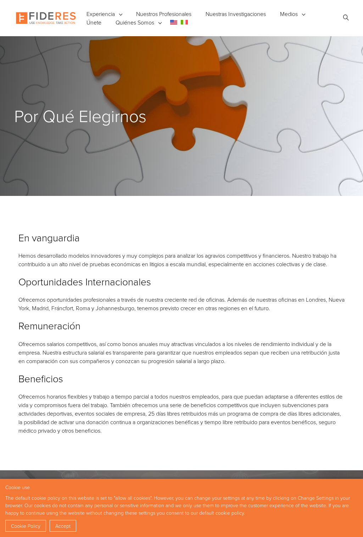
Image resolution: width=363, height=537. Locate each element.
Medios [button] (289, 14)
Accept (63, 525)
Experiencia (100, 14)
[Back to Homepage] (46, 18)
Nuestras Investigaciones (236, 14)
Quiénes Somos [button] (135, 22)
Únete (93, 22)
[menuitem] (173, 22)
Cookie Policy (25, 525)
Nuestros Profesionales (163, 14)
